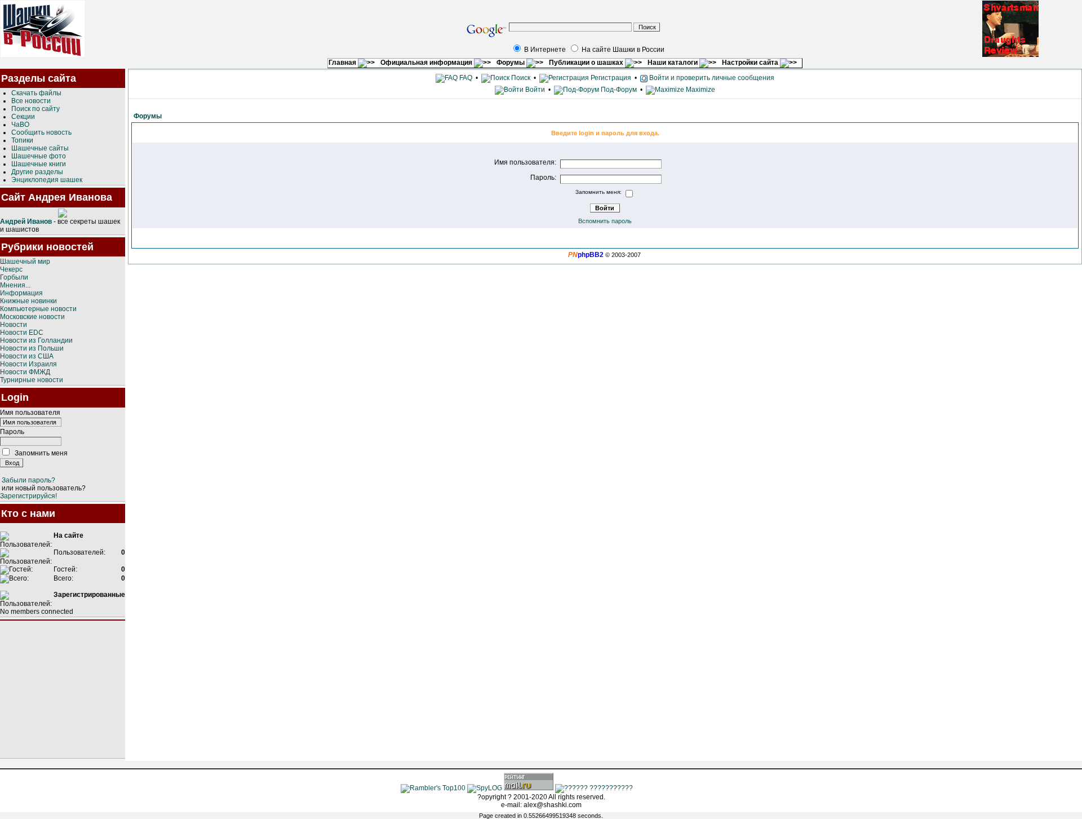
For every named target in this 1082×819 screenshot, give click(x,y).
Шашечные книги (38, 164)
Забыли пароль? (28, 480)
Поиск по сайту (35, 109)
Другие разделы (37, 172)
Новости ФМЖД (25, 372)
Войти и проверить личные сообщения (711, 78)
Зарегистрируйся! (28, 496)
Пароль (12, 432)
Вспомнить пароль (605, 221)
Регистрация (610, 78)
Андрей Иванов (26, 221)
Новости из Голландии (36, 340)
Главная (343, 63)
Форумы (511, 63)
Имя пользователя (30, 413)
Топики (22, 140)
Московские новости (32, 317)
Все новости (31, 101)
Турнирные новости (31, 380)
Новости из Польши (32, 348)
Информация (21, 293)
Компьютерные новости (38, 309)
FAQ (465, 78)
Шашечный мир (25, 261)
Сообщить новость (41, 132)
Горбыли (14, 277)
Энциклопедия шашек (46, 180)
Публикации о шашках (587, 63)
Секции (23, 117)
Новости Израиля (28, 364)
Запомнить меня (41, 453)
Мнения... (15, 285)
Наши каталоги (673, 63)
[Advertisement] (62, 689)
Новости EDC (21, 333)
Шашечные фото (38, 156)
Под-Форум (618, 90)
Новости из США (27, 356)
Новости (13, 325)
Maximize (699, 90)
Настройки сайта (751, 63)
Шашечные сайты (40, 148)
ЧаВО (20, 125)
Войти (535, 90)
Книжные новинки (28, 301)
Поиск (519, 78)
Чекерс (11, 269)
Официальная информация (427, 63)
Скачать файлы (36, 93)
